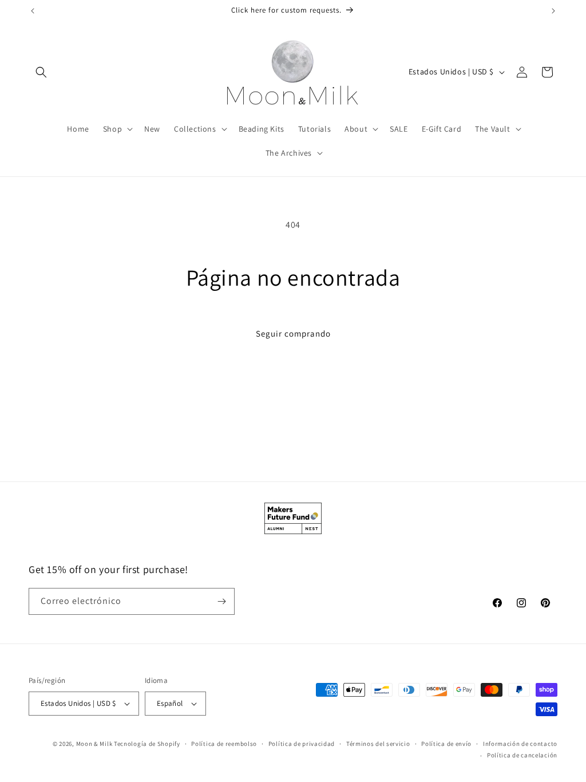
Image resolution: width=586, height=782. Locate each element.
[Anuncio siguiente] (553, 11)
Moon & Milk (94, 744)
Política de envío (446, 744)
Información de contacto (520, 744)
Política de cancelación (522, 755)
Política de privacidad (301, 744)
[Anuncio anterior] (32, 11)
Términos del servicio (378, 744)
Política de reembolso (224, 744)
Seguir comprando (293, 333)
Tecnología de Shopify (147, 744)
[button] (41, 72)
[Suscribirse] (221, 601)
